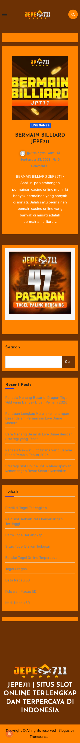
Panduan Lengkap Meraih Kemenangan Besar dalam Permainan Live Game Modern (37, 418)
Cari (68, 362)
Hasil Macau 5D (17, 603)
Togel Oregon (16, 569)
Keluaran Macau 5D (20, 592)
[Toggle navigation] (4, 14)
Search (12, 347)
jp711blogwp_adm (40, 153)
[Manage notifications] (9, 733)
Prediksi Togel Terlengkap (26, 508)
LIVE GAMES (40, 125)
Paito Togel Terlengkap (23, 535)
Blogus (64, 731)
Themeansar (39, 737)
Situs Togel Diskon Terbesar (27, 546)
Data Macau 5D (17, 580)
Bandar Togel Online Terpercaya (31, 558)
